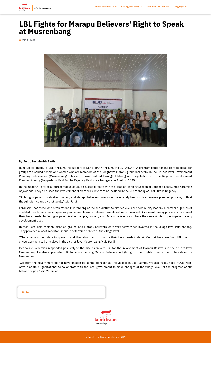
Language (179, 6)
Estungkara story (130, 6)
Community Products (158, 6)
